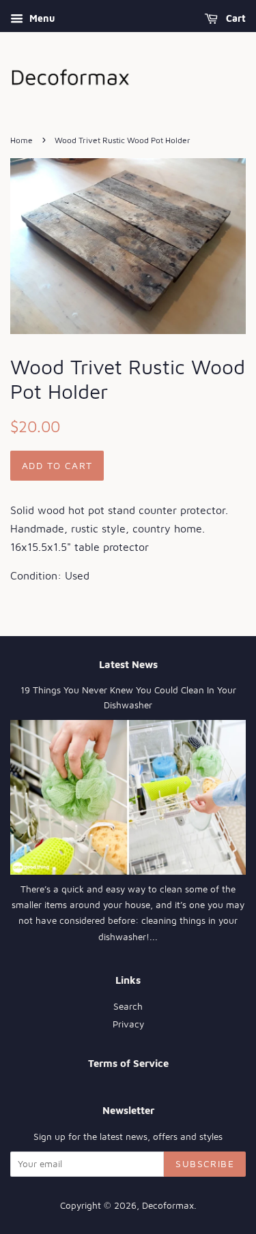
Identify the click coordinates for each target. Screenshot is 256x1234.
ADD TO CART (57, 465)
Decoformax (168, 1205)
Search (128, 1006)
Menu (41, 18)
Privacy (128, 1024)
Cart (234, 18)
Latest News (128, 664)
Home (21, 140)
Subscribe (204, 1163)
